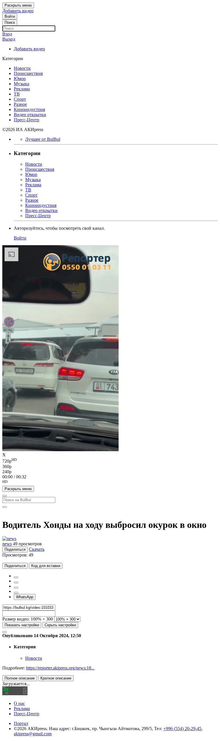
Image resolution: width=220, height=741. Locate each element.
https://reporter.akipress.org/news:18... (60, 667)
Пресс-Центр (26, 713)
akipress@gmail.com (33, 733)
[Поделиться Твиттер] (16, 582)
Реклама (22, 708)
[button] (110, 483)
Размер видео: (16, 619)
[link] (9, 16)
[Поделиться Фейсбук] (16, 577)
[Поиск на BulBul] (4, 496)
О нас (19, 703)
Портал (21, 723)
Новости (33, 658)
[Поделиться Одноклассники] (16, 588)
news (7, 543)
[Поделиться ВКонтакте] (16, 593)
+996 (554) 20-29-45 (182, 728)
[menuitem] (110, 460)
